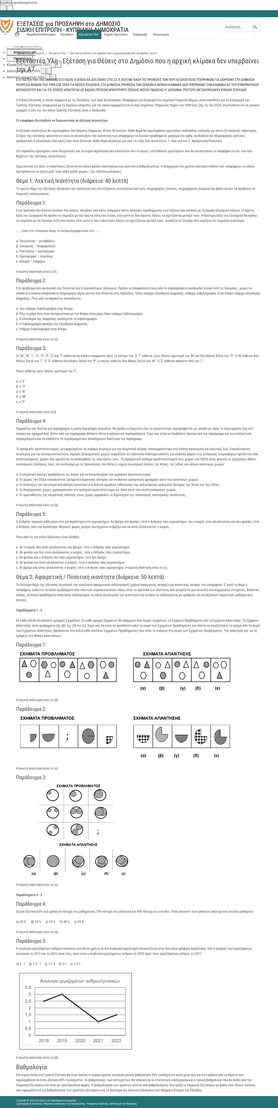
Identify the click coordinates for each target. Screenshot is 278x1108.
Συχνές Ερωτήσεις (116, 34)
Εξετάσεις (67, 34)
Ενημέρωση (140, 34)
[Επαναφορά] (3, 8)
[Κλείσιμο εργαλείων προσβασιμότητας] (10, 8)
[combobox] (241, 27)
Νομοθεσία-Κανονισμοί (41, 34)
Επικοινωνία (161, 34)
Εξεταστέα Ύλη (88, 34)
